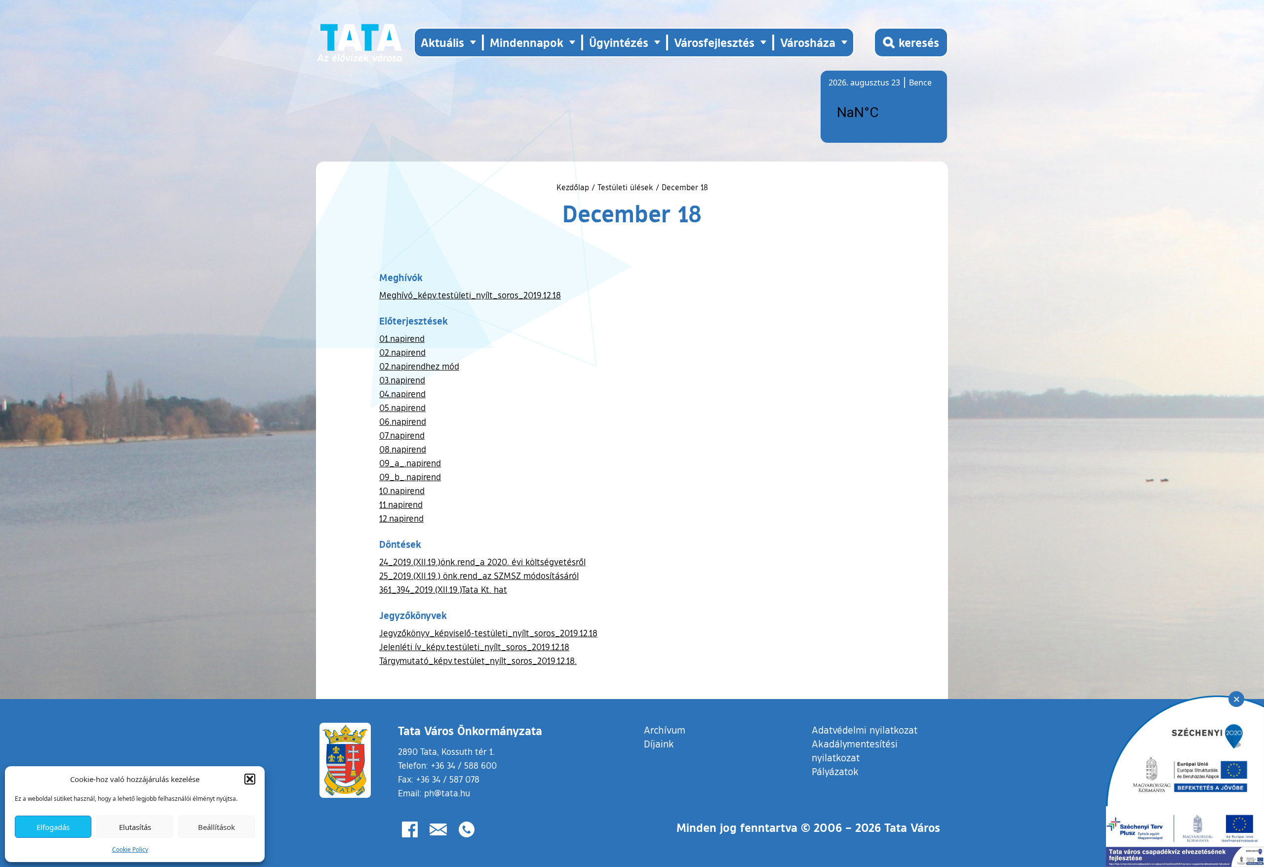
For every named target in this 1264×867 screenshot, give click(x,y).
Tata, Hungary (884, 112)
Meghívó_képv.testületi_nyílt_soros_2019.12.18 (470, 294)
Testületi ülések (625, 187)
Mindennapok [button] (526, 42)
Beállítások (216, 827)
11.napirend (401, 504)
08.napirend (402, 449)
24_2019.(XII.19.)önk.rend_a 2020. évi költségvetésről (482, 561)
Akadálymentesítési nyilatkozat (855, 750)
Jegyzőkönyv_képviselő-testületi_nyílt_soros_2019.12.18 (488, 632)
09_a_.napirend (410, 462)
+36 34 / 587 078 (447, 779)
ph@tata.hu (447, 792)
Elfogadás (53, 827)
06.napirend (402, 421)
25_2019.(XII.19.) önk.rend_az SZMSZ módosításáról (479, 575)
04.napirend (402, 393)
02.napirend (402, 352)
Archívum (664, 729)
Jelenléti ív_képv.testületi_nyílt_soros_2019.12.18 (474, 646)
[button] (250, 779)
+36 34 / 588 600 (464, 765)
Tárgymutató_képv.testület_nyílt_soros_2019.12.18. (478, 660)
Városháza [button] (807, 42)
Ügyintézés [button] (618, 42)
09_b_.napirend (410, 476)
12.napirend (401, 518)
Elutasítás (135, 827)
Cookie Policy (130, 849)
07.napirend (402, 435)
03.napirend (402, 379)
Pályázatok (835, 771)
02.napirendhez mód (419, 366)
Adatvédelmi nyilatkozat (864, 729)
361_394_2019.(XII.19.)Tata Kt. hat (443, 589)
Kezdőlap (574, 187)
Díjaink (659, 743)
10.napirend (402, 490)
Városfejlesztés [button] (714, 42)
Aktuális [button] (442, 42)
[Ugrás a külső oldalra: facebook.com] (410, 829)
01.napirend (402, 338)
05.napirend (402, 407)
